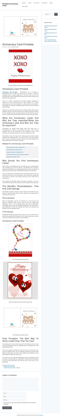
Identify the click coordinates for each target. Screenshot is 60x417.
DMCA (51, 2)
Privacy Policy (25, 6)
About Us (24, 2)
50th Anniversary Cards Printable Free (16, 147)
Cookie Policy (44, 2)
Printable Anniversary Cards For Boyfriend (12, 367)
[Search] (56, 14)
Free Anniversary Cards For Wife (14, 149)
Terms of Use (36, 2)
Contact (29, 2)
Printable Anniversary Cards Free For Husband (17, 154)
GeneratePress (40, 415)
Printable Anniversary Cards (9, 365)
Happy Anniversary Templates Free (15, 152)
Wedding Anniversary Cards (13, 156)
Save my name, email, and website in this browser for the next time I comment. (20, 403)
